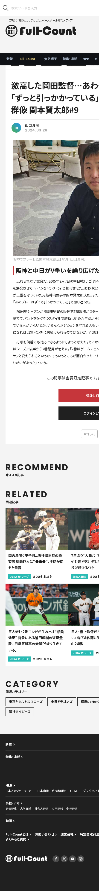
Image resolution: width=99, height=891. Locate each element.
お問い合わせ (44, 834)
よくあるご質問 (16, 839)
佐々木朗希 (59, 791)
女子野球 (57, 808)
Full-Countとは (17, 834)
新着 (9, 58)
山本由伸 (43, 791)
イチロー (74, 791)
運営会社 (67, 834)
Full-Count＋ (28, 58)
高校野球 (11, 808)
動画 (9, 820)
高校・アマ (13, 803)
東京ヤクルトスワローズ (26, 701)
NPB (86, 58)
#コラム (89, 434)
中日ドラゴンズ (62, 701)
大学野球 (25, 808)
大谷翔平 (50, 58)
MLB (9, 785)
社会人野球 (41, 808)
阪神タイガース (19, 711)
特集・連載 (70, 58)
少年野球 (71, 808)
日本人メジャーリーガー (20, 791)
